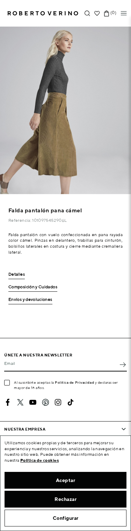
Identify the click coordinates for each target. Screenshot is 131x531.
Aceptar (65, 480)
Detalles (16, 274)
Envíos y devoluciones (30, 299)
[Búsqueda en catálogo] (87, 13)
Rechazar (65, 499)
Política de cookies (39, 460)
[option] (65, 110)
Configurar (66, 518)
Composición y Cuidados (32, 287)
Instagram (57, 402)
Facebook (7, 402)
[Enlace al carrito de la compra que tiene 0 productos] (106, 13)
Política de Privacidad (74, 382)
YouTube (32, 402)
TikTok (70, 402)
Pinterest (45, 402)
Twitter (20, 402)
